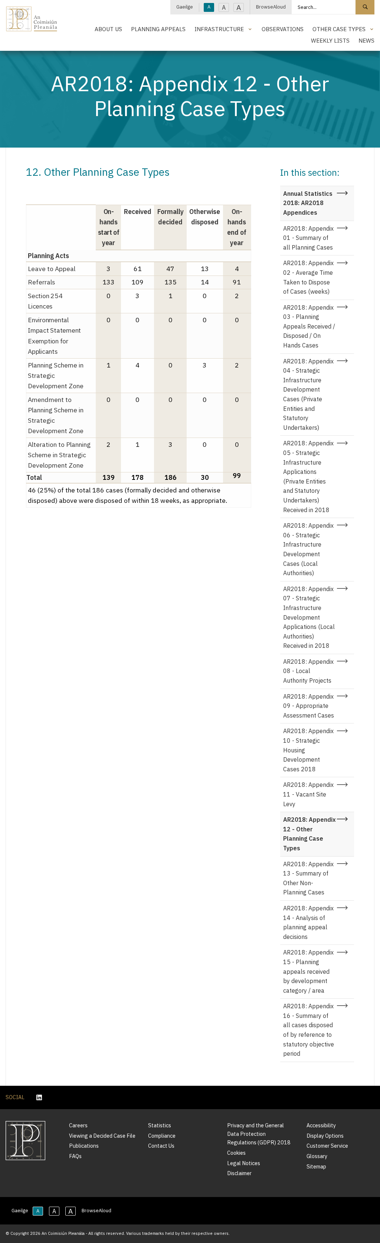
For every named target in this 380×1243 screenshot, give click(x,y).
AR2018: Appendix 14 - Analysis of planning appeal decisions (308, 922)
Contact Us (161, 1145)
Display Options (325, 1135)
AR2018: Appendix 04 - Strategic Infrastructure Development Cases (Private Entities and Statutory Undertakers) (308, 394)
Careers (78, 1125)
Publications (84, 1145)
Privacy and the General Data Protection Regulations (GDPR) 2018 (259, 1134)
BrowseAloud (271, 7)
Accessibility (321, 1125)
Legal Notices (243, 1163)
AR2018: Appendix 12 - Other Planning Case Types (309, 834)
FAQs (75, 1156)
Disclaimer (239, 1173)
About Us (108, 29)
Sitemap (316, 1166)
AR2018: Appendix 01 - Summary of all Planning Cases (308, 238)
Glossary (317, 1156)
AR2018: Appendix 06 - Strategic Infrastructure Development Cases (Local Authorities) (308, 549)
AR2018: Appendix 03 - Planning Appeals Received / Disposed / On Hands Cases (309, 326)
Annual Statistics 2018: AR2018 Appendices (307, 203)
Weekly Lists (330, 40)
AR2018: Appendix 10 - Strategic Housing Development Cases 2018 (308, 749)
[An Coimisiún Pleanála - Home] (32, 19)
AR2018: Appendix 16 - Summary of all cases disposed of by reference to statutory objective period (308, 1029)
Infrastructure (219, 29)
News (366, 40)
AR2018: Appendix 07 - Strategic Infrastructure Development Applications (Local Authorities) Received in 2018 (309, 617)
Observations (283, 29)
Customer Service (327, 1145)
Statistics (159, 1125)
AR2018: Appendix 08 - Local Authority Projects (308, 671)
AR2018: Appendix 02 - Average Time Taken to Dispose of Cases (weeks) (308, 277)
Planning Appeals (158, 29)
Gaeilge (184, 7)
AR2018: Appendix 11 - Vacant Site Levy (308, 794)
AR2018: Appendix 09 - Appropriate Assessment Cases (308, 706)
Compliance (162, 1135)
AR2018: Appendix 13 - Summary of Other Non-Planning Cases (308, 878)
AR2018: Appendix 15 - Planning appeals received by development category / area (308, 971)
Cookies (236, 1152)
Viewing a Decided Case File (102, 1135)
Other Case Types (339, 29)
